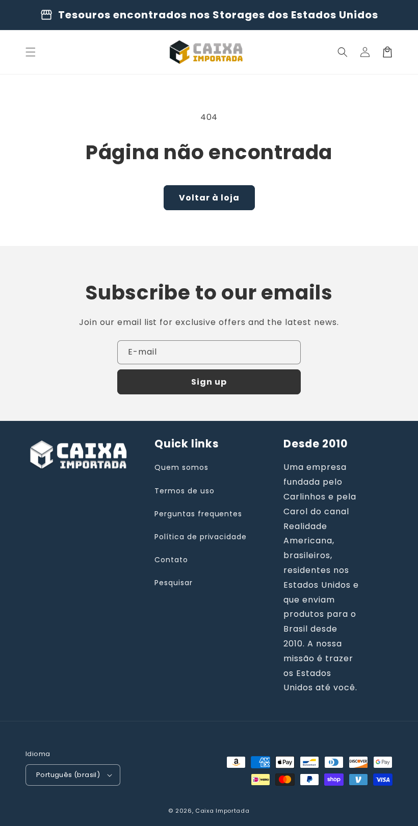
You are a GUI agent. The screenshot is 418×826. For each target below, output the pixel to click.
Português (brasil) (68, 775)
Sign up (209, 382)
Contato (171, 560)
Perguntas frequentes (198, 514)
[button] (342, 52)
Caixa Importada (222, 811)
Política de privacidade (200, 537)
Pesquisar (173, 583)
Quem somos (181, 467)
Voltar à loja (209, 198)
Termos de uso (184, 491)
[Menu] (30, 52)
